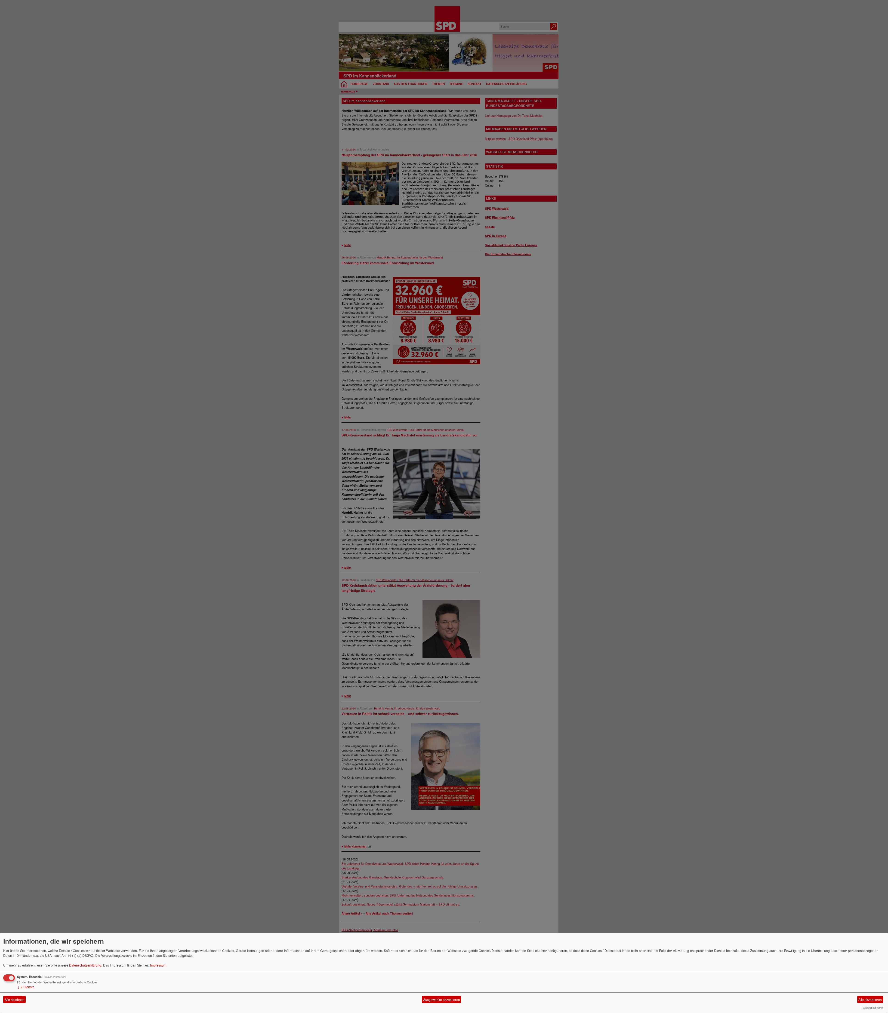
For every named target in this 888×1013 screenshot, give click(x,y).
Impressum (158, 965)
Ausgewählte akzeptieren (441, 999)
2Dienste (25, 987)
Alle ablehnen (15, 999)
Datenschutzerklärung (85, 965)
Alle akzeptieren (870, 999)
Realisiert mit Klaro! (872, 1008)
